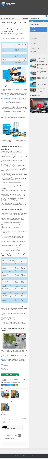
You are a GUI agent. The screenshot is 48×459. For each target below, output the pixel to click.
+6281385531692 (35, 48)
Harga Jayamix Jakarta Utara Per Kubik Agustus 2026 (15, 400)
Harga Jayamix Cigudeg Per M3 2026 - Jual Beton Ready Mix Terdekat (8, 421)
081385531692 (34, 46)
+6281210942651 (35, 41)
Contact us (26, 455)
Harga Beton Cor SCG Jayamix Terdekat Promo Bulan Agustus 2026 (41, 60)
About (16, 455)
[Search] (46, 16)
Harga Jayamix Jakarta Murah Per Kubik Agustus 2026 (5, 400)
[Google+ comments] (19, 435)
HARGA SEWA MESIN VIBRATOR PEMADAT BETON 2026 (41, 90)
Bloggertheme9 (33, 454)
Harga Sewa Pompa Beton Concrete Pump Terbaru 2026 (42, 73)
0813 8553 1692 (7, 365)
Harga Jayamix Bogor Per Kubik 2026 (13, 182)
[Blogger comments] (13, 435)
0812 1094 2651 (7, 369)
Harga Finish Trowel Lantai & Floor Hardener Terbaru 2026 (42, 84)
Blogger (34, 455)
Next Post (25, 419)
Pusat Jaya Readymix (7, 139)
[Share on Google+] (14, 385)
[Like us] (46, 21)
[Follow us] (43, 21)
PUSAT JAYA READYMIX (22, 454)
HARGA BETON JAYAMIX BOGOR (15, 382)
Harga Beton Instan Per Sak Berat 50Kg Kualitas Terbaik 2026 (42, 78)
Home (13, 455)
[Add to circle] (45, 21)
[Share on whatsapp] (17, 385)
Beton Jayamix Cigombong (6, 98)
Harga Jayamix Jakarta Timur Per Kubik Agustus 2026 (5, 413)
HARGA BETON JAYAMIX (7, 382)
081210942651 (34, 38)
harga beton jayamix (23, 247)
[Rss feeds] (42, 21)
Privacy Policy (20, 455)
